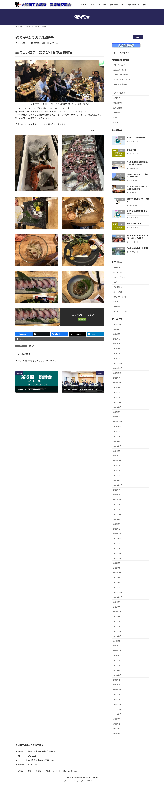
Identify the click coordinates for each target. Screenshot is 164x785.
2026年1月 (117, 358)
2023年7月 (117, 500)
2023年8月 (117, 495)
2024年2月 (117, 470)
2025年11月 (117, 368)
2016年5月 (117, 646)
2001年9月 (117, 690)
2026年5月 (117, 339)
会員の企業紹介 (119, 93)
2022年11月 (117, 539)
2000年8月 (117, 699)
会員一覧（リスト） (120, 65)
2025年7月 (117, 388)
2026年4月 (117, 344)
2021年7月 (117, 607)
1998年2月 (117, 724)
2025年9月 (117, 378)
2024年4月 (117, 461)
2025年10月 (117, 373)
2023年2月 (117, 524)
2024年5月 (117, 456)
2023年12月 (117, 480)
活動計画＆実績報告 (120, 84)
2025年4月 (117, 402)
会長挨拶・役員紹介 (120, 70)
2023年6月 (117, 505)
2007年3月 (117, 685)
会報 (115, 117)
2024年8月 (117, 441)
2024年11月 (117, 427)
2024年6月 (117, 451)
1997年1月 (117, 729)
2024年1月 (117, 475)
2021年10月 (117, 597)
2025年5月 (117, 397)
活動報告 (31, 346)
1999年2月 (117, 714)
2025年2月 (117, 412)
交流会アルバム (119, 272)
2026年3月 (117, 349)
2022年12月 (117, 534)
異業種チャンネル (120, 311)
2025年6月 (117, 393)
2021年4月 (117, 617)
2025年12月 (117, 363)
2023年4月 (117, 514)
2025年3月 (117, 407)
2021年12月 (117, 592)
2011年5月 (117, 670)
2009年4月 (117, 680)
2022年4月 (117, 573)
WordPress (69, 781)
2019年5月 (117, 636)
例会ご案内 (117, 103)
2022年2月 (117, 583)
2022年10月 (117, 544)
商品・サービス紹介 (120, 297)
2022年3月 (117, 578)
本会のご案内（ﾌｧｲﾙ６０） (123, 79)
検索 (138, 37)
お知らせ (116, 98)
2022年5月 (117, 568)
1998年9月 (117, 719)
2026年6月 (117, 334)
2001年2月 (117, 695)
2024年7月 (117, 446)
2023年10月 (117, 485)
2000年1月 (117, 704)
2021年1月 (117, 631)
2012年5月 (117, 665)
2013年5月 (117, 660)
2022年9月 (117, 548)
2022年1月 (117, 587)
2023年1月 (117, 529)
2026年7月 (117, 329)
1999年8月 (117, 709)
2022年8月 (117, 553)
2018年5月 (117, 641)
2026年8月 (117, 324)
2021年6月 (117, 612)
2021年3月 (117, 621)
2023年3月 (117, 519)
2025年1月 (117, 417)
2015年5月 (117, 651)
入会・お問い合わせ (120, 75)
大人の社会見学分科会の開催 (137, 248)
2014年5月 (117, 656)
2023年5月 (117, 509)
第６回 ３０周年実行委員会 (137, 137)
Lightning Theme (81, 781)
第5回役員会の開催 (134, 223)
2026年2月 (117, 354)
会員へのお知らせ (121, 53)
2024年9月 (117, 436)
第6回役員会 (131, 150)
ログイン (40, 361)
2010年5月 (117, 675)
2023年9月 (117, 490)
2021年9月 (117, 602)
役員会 (115, 122)
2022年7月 (117, 558)
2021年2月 (117, 626)
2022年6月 (117, 563)
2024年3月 (117, 466)
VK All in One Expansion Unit (97, 781)
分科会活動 (117, 108)
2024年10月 (117, 431)
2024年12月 (117, 422)
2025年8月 (117, 383)
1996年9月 (117, 734)
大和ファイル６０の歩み (70, 771)
